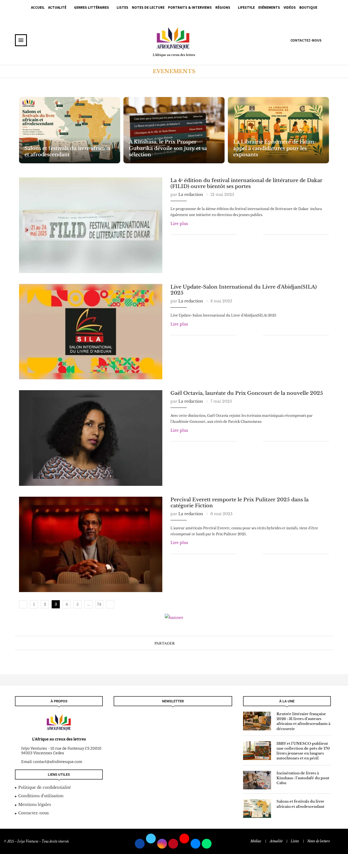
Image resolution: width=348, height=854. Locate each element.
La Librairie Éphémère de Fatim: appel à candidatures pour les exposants (274, 148)
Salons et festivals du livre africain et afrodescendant (67, 151)
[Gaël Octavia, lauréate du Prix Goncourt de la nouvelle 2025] (90, 438)
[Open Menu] (21, 40)
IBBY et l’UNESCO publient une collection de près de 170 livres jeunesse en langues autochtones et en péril (303, 751)
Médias (255, 841)
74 (99, 604)
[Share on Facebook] (244, 234)
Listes (122, 7)
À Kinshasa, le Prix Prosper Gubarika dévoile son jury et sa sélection (168, 148)
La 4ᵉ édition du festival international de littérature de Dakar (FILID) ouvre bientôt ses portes (246, 183)
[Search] (330, 39)
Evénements (269, 7)
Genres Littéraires (91, 7)
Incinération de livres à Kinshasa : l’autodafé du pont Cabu (302, 778)
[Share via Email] (258, 234)
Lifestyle (246, 7)
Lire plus (179, 223)
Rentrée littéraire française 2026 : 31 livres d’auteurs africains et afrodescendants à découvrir (303, 721)
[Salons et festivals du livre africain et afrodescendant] (69, 130)
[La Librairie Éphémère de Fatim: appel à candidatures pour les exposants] (278, 130)
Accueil (38, 7)
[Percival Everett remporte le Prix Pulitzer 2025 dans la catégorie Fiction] (90, 544)
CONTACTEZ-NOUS (306, 40)
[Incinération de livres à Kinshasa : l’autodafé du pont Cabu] (257, 780)
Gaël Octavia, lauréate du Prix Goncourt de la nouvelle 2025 (246, 393)
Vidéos (290, 7)
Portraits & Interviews (190, 7)
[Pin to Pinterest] (252, 234)
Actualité (57, 7)
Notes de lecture (148, 7)
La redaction (190, 194)
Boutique (308, 7)
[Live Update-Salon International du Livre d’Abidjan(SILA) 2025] (90, 332)
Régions (222, 7)
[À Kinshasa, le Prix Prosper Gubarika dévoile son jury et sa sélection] (174, 130)
